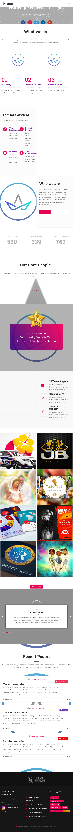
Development (62, 681)
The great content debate (15, 712)
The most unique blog (13, 684)
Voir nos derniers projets (37, 808)
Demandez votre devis (37, 816)
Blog (64, 710)
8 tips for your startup (14, 741)
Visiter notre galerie (35, 812)
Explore (45, 212)
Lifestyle (63, 738)
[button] (32, 290)
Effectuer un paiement (37, 804)
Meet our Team (59, 212)
